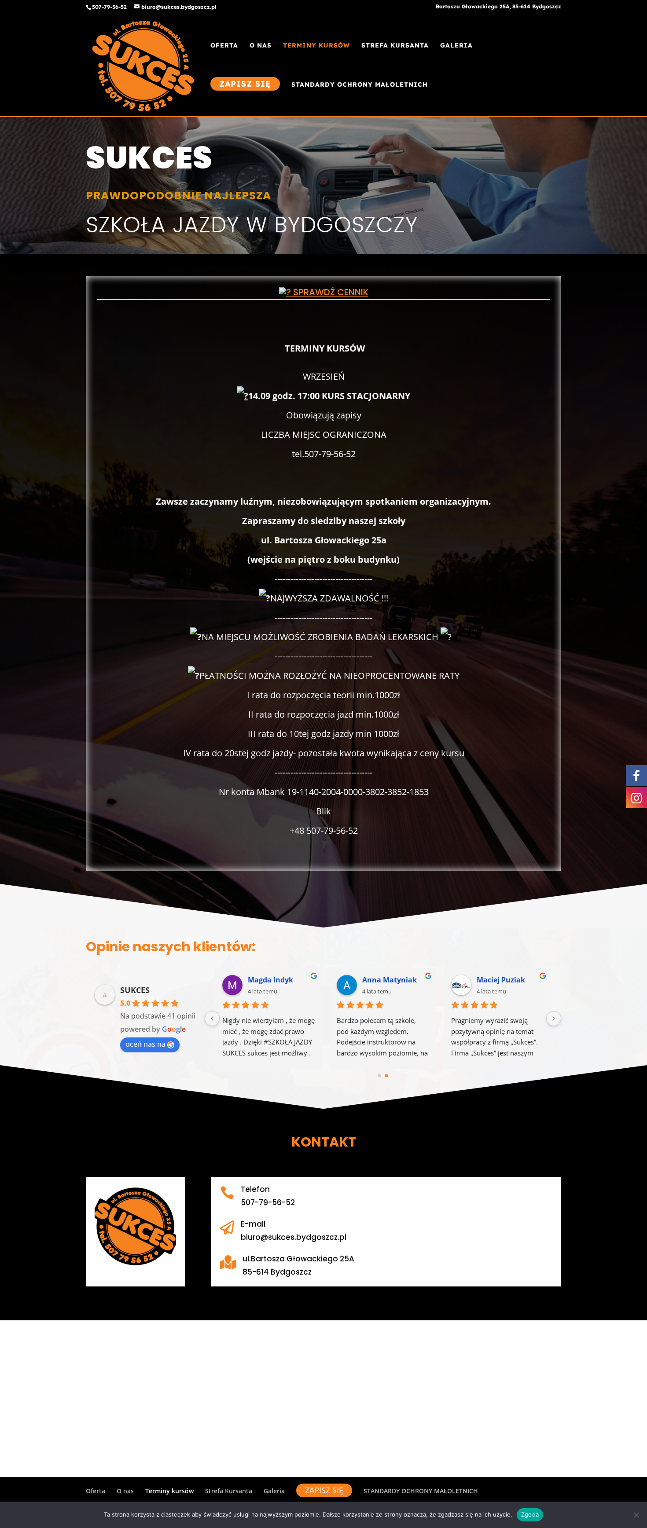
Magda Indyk (499, 980)
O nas (261, 45)
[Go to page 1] (386, 1075)
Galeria (456, 45)
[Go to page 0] (379, 1075)
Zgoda (530, 1514)
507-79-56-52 (109, 7)
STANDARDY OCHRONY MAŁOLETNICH (359, 84)
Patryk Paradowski (281, 980)
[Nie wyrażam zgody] (636, 1514)
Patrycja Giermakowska (395, 980)
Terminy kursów (316, 45)
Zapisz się (245, 84)
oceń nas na (145, 1044)
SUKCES (135, 990)
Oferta (224, 45)
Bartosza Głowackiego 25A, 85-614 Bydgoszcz (498, 7)
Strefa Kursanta (395, 45)
